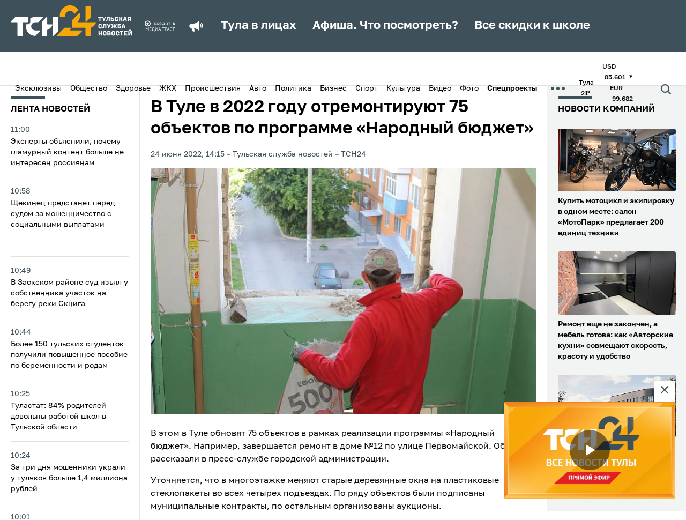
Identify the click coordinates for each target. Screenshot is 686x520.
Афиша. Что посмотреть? (385, 26)
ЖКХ (167, 88)
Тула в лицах (258, 26)
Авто (257, 88)
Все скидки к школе (532, 26)
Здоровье (133, 88)
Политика (293, 88)
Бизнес (333, 88)
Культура (403, 88)
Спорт (366, 88)
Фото (469, 88)
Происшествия (213, 88)
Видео (440, 88)
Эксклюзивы (38, 88)
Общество (88, 88)
